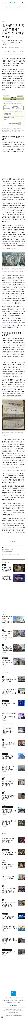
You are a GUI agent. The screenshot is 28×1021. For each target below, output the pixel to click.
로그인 (23, 2)
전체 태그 (18, 1002)
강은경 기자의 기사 (6, 562)
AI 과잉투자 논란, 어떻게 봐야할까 (9, 703)
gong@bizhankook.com (7, 551)
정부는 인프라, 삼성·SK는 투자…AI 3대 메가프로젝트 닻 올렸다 (9, 716)
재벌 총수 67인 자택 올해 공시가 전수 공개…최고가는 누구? (9, 823)
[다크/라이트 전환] (3, 3)
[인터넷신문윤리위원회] (13, 1005)
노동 (23, 7)
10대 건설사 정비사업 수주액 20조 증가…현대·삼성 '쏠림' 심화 (8, 768)
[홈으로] (13, 993)
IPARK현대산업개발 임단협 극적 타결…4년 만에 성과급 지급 (8, 730)
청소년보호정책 (22, 1000)
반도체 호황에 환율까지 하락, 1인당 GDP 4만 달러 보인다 (9, 928)
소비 (26, 7)
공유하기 (14, 541)
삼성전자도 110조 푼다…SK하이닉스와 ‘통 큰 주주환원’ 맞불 (9, 840)
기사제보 (15, 997)
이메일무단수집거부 (13, 1000)
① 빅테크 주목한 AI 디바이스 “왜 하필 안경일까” (7, 865)
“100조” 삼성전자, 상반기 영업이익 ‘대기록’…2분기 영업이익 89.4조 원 (9, 691)
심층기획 (5, 7)
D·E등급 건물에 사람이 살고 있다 (8, 952)
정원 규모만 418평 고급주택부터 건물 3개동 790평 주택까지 (9, 810)
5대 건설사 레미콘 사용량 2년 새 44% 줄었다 (9, 679)
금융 (13, 7)
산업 (9, 7)
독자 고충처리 (20, 997)
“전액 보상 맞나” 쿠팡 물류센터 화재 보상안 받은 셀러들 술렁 (9, 940)
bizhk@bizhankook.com (18, 1015)
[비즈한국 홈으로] (13, 3)
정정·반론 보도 (9, 1002)
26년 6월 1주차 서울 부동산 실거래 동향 (7, 756)
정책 (20, 7)
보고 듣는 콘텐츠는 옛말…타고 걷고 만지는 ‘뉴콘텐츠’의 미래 (9, 903)
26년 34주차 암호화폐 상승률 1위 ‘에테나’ (8, 916)
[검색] (5, 3)
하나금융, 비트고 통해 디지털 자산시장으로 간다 (9, 877)
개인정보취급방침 (5, 1000)
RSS (14, 1002)
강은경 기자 (4, 47)
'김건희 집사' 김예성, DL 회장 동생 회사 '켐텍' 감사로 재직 (9, 796)
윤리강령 (10, 997)
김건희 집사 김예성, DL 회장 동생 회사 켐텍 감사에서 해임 (8, 782)
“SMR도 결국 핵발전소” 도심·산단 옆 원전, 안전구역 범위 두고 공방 (9, 889)
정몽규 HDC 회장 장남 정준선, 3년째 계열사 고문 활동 (9, 743)
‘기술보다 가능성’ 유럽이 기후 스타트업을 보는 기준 (9, 852)
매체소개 (5, 997)
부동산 (16, 7)
